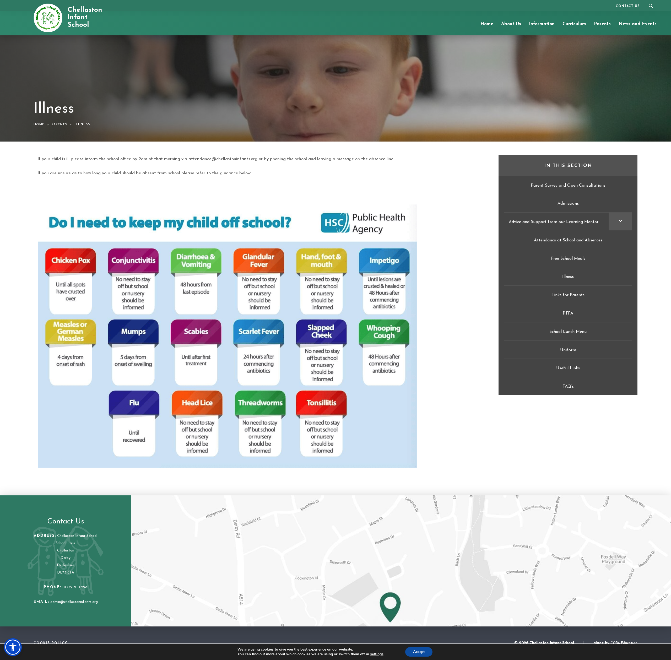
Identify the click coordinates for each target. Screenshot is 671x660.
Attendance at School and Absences (568, 240)
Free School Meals (568, 259)
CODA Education (623, 643)
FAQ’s (568, 387)
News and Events (638, 24)
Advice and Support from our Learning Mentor (553, 222)
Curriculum (574, 24)
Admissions (568, 204)
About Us (511, 24)
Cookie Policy (50, 643)
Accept (419, 651)
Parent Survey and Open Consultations (568, 185)
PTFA (568, 313)
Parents (602, 24)
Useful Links (568, 368)
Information (542, 24)
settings (376, 654)
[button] (12, 647)
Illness (568, 277)
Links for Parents (568, 295)
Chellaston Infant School (85, 18)
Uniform (568, 350)
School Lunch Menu (568, 332)
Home (486, 24)
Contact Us (628, 6)
